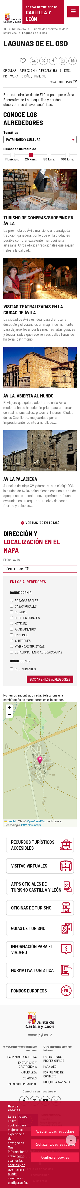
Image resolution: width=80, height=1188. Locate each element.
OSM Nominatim (31, 825)
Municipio (12, 159)
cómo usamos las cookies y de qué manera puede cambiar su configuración (17, 1169)
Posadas (21, 612)
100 (67, 159)
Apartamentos (25, 629)
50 (49, 159)
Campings (21, 635)
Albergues (23, 640)
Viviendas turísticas (30, 646)
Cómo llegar (14, 569)
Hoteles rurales (27, 618)
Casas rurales (26, 606)
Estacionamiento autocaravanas (38, 652)
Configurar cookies (55, 1157)
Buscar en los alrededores (50, 679)
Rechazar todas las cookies (55, 1144)
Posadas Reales (26, 600)
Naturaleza (19, 29)
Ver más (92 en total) (42, 522)
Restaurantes (25, 669)
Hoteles (21, 623)
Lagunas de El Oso (34, 33)
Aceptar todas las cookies (55, 1131)
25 (31, 159)
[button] (9, 707)
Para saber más (60, 82)
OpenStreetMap (36, 821)
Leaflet (11, 821)
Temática (10, 132)
